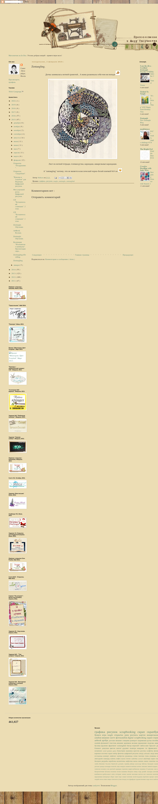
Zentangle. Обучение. (18, 225)
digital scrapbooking (137, 737)
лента (113, 774)
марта (16, 156)
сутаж (120, 779)
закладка (150, 771)
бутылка (108, 771)
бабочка (145, 764)
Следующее (37, 255)
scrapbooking (128, 732)
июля (16, 141)
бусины (98, 745)
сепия (105, 779)
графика (42, 181)
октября (17, 130)
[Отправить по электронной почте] (60, 178)
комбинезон (98, 774)
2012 (13, 277)
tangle (56, 181)
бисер (129, 745)
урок (127, 734)
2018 (13, 108)
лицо (118, 766)
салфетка (150, 751)
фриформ (132, 779)
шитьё (119, 748)
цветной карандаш (116, 769)
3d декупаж (150, 769)
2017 (13, 112)
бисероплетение (100, 771)
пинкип (150, 766)
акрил (153, 758)
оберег (112, 777)
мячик (139, 766)
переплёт (136, 745)
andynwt (96, 785)
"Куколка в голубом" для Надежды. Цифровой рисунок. (19, 181)
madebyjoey (145, 129)
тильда (124, 779)
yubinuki (147, 753)
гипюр (136, 771)
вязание (106, 737)
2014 (13, 269)
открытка (119, 734)
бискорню (151, 764)
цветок (113, 748)
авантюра (147, 758)
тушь (147, 756)
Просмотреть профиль (14, 80)
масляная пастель (137, 774)
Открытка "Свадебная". (19, 172)
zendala (98, 743)
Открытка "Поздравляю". (19, 165)
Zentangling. (18, 260)
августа (17, 137)
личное (124, 774)
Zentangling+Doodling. (19, 255)
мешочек (150, 774)
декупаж (106, 748)
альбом (98, 737)
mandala (127, 764)
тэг (146, 748)
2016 (13, 115)
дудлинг (126, 748)
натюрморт (106, 777)
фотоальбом (122, 737)
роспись (134, 734)
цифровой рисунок (131, 753)
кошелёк (114, 766)
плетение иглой (132, 777)
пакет (117, 777)
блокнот (98, 748)
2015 (13, 119)
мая (15, 149)
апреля (17, 152)
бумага (98, 734)
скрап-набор (113, 753)
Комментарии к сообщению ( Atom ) (60, 259)
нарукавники (99, 777)
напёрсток (121, 756)
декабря (17, 122)
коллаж (135, 743)
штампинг (99, 751)
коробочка (113, 761)
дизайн (144, 771)
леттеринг (118, 774)
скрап (142, 732)
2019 (13, 104)
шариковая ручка (145, 740)
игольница (99, 756)
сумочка (134, 758)
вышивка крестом (133, 751)
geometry (121, 764)
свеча (101, 779)
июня (16, 145)
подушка (140, 777)
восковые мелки (116, 771)
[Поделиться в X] (65, 178)
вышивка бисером (127, 771)
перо (120, 777)
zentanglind (71, 181)
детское (112, 740)
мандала (123, 766)
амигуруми (99, 758)
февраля (17, 160)
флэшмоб (105, 743)
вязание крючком (124, 743)
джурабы (105, 761)
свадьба (97, 779)
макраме (141, 748)
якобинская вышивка (139, 769)
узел (127, 779)
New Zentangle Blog (145, 121)
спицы (109, 779)
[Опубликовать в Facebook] (68, 178)
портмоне (146, 777)
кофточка (129, 761)
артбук (105, 740)
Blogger (114, 785)
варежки (98, 753)
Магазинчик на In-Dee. (18, 55)
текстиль (113, 743)
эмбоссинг (144, 745)
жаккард (106, 758)
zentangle (62, 181)
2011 (13, 280)
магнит (129, 774)
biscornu (108, 764)
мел (144, 774)
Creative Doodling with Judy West (145, 168)
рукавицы (129, 756)
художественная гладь (143, 779)
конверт (106, 756)
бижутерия (121, 751)
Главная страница (82, 255)
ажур (152, 753)
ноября (17, 126)
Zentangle (144, 118)
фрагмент (113, 745)
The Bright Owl (146, 149)
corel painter (108, 751)
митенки (134, 766)
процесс (152, 777)
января (17, 265)
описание (144, 766)
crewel (140, 758)
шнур (141, 753)
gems (115, 751)
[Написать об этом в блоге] (62, 178)
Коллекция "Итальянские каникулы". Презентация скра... (19, 246)
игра (105, 734)
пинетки (152, 761)
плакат (124, 777)
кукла (123, 758)
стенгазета (114, 779)
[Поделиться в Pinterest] (70, 178)
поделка (151, 743)
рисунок (49, 181)
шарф (130, 769)
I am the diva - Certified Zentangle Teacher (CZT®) (147, 68)
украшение (143, 743)
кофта (118, 758)
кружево (105, 745)
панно (146, 761)
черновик (125, 769)
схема (135, 756)
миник (141, 761)
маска (135, 761)
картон (143, 734)
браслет (152, 745)
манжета (128, 766)
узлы (108, 769)
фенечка (121, 753)
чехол (152, 779)
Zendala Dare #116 (152, 154)
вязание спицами (123, 740)
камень (113, 758)
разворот (134, 740)
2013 (13, 273)
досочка (143, 751)
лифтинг (113, 756)
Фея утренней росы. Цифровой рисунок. (19, 192)
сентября (17, 134)
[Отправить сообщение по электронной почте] (55, 177)
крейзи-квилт (106, 774)
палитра (133, 748)
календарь (108, 766)
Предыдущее (128, 255)
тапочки (141, 756)
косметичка (121, 761)
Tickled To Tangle (144, 92)
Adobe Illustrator (100, 764)
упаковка (153, 756)
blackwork (114, 764)
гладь (140, 771)
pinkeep (132, 764)
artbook (98, 740)
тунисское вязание (101, 769)
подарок (155, 766)
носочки (104, 753)
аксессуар (138, 764)
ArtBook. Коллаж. (17, 231)
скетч (113, 737)
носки (128, 758)
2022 (13, 101)
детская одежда (100, 766)
